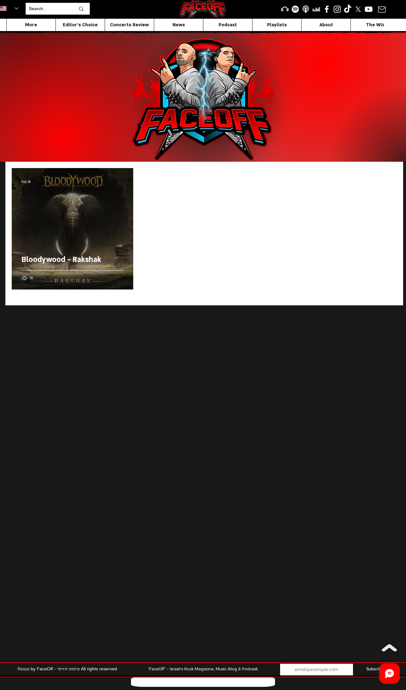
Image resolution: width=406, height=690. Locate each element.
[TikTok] (347, 9)
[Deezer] (316, 9)
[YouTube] (368, 9)
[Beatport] (285, 9)
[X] (358, 9)
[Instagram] (337, 9)
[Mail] (381, 9)
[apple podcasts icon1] (306, 9)
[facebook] (326, 9)
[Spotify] (295, 9)
